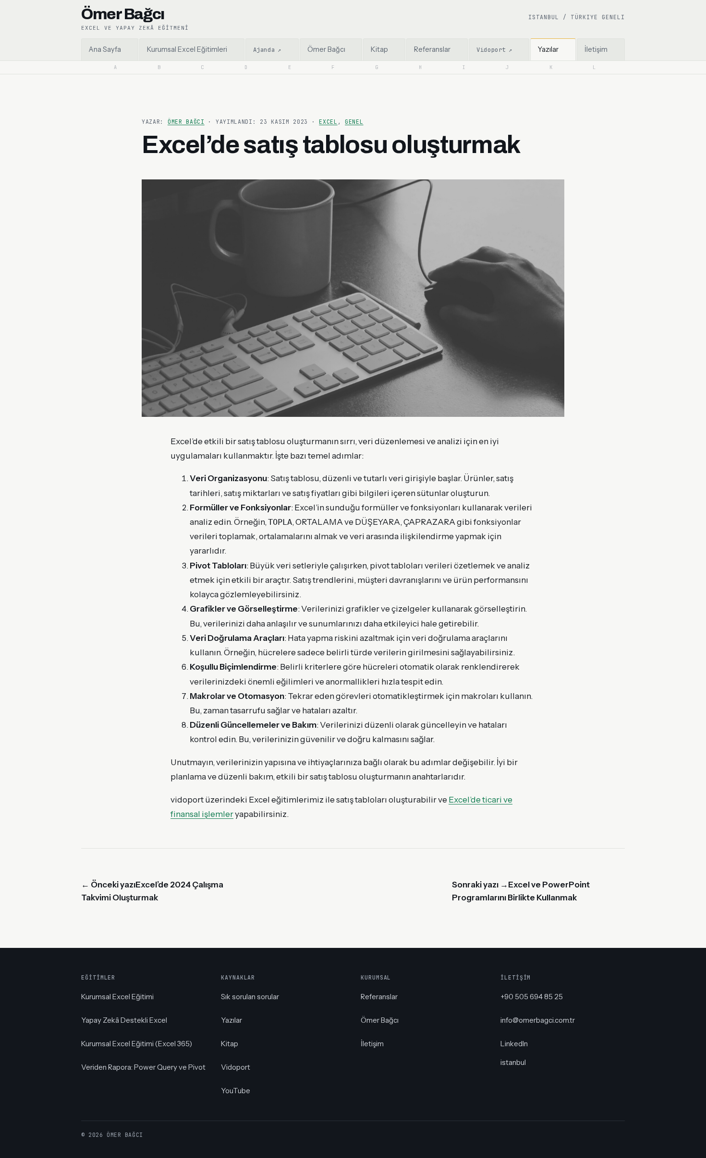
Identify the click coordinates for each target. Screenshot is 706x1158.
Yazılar (231, 1020)
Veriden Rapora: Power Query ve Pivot (143, 1067)
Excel (328, 121)
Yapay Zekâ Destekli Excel (124, 1020)
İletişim (372, 1043)
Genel (354, 121)
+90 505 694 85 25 (531, 996)
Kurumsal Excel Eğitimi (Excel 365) (136, 1043)
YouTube (235, 1090)
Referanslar (379, 996)
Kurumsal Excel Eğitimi (117, 996)
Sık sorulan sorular (250, 996)
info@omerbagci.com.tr (537, 1020)
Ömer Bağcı (186, 121)
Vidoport (235, 1067)
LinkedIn (514, 1043)
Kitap (229, 1043)
